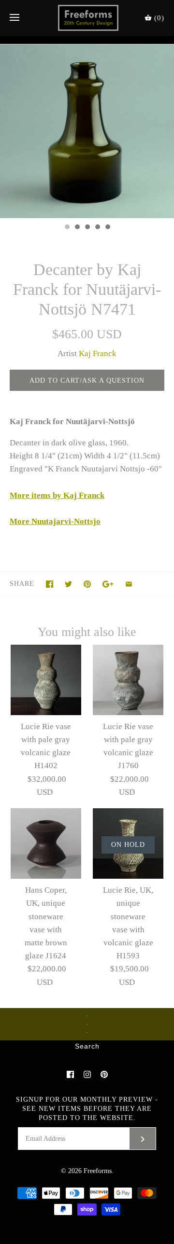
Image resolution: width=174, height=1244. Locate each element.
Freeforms (98, 1171)
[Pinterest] (104, 1074)
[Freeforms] (87, 18)
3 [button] (87, 228)
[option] (87, 131)
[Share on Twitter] (68, 584)
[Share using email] (128, 584)
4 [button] (97, 228)
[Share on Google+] (108, 584)
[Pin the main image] (87, 584)
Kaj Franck (97, 353)
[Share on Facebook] (49, 584)
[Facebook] (70, 1074)
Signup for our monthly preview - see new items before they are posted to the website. (87, 1108)
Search (87, 1046)
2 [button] (77, 228)
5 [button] (107, 228)
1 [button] (67, 228)
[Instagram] (87, 1074)
